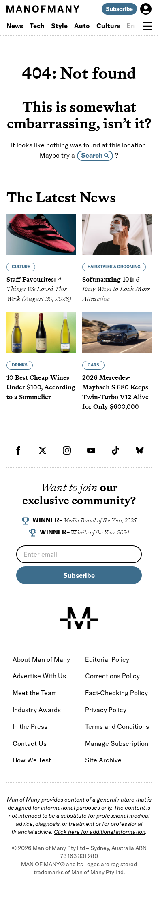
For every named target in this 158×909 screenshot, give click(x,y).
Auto (82, 26)
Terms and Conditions (117, 726)
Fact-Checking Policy (116, 693)
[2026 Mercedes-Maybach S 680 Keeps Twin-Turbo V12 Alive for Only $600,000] (117, 333)
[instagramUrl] (67, 450)
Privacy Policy (105, 710)
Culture (108, 26)
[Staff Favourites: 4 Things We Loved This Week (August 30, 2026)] (41, 234)
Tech (37, 26)
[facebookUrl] (18, 450)
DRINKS (20, 365)
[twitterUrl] (42, 450)
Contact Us (30, 743)
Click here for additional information (99, 831)
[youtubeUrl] (91, 450)
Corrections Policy (112, 676)
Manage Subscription (116, 743)
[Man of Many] (79, 618)
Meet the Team (35, 693)
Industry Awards (37, 710)
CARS (93, 365)
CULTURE (21, 266)
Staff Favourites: (38, 289)
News (14, 26)
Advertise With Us (39, 676)
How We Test (32, 760)
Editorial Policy (107, 659)
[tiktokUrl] (115, 450)
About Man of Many (41, 659)
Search (92, 155)
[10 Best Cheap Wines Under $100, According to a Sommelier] (41, 333)
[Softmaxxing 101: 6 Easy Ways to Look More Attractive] (117, 234)
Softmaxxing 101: (116, 289)
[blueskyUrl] (140, 450)
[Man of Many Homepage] (42, 9)
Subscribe (119, 9)
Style (59, 26)
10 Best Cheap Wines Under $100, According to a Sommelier (40, 387)
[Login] (146, 9)
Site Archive (103, 760)
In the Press (30, 726)
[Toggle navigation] (147, 26)
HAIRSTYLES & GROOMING (114, 266)
